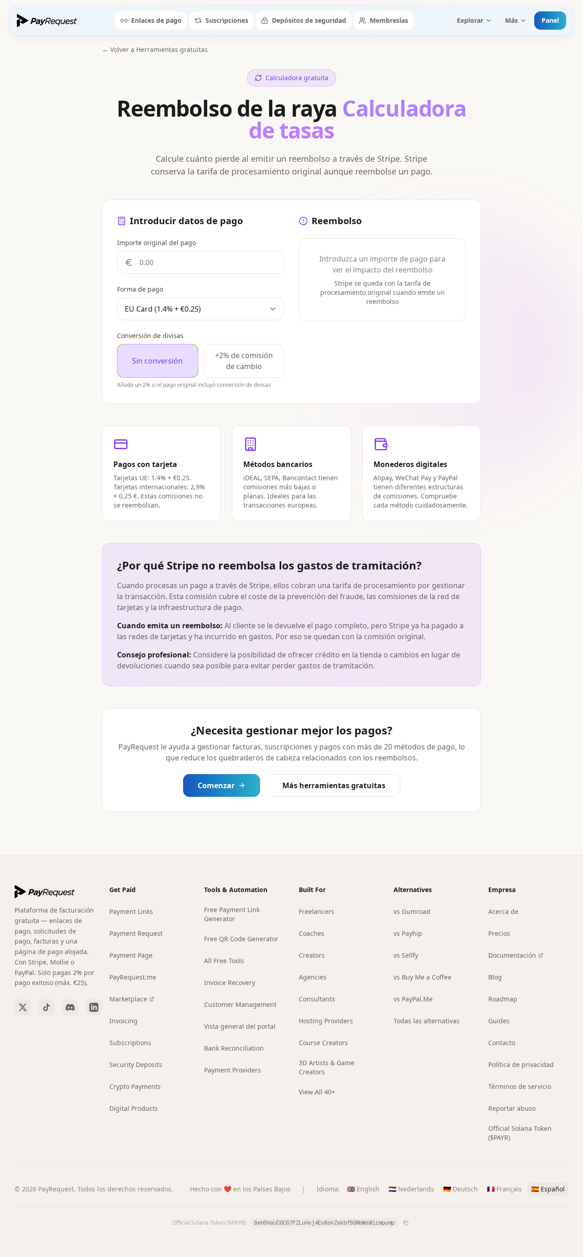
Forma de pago (140, 289)
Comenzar (216, 785)
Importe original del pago (156, 242)
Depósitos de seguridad (309, 20)
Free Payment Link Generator (232, 914)
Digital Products (133, 1108)
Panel (550, 20)
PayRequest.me (132, 977)
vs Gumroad (412, 911)
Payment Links (131, 911)
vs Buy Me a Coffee (422, 977)
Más (511, 20)
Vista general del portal (240, 1026)
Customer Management (240, 1004)
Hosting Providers (326, 1020)
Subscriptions (130, 1042)
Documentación (512, 955)
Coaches (311, 933)
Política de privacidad (521, 1064)
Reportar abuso (512, 1108)
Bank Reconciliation (234, 1048)
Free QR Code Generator (241, 938)
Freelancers (316, 911)
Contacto (501, 1042)
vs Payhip (408, 933)
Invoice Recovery (229, 982)
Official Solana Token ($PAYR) (520, 1133)
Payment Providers (232, 1070)
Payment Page (131, 955)
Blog (495, 977)
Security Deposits (135, 1064)
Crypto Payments (135, 1086)
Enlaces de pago (156, 20)
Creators (312, 955)
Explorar (470, 20)
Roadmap (502, 999)
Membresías (389, 20)
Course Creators (323, 1042)
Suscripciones (226, 20)
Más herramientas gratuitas (333, 785)
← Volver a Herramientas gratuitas (155, 49)
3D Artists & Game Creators (326, 1067)
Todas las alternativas (427, 1020)
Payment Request (136, 933)
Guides (499, 1020)
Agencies (313, 977)
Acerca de (503, 911)
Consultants (317, 999)
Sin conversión (157, 361)
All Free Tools (224, 960)
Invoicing (123, 1020)
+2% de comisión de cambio (244, 360)
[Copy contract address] (406, 1223)
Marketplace (128, 999)
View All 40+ (317, 1092)
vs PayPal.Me (413, 999)
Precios (499, 933)
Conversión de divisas (150, 335)
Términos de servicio (519, 1086)
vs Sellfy (406, 955)
